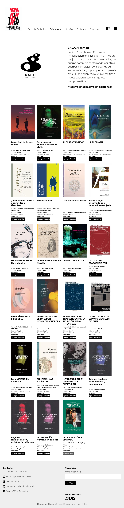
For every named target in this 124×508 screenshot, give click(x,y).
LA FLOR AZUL (96, 142)
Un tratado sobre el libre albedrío (21, 261)
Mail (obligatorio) (73, 472)
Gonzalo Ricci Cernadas (24, 387)
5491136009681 (24, 476)
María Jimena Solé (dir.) (76, 443)
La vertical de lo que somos (22, 143)
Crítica (26, 154)
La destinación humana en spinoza (47, 438)
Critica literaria (106, 154)
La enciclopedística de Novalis (49, 261)
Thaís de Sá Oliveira (44, 210)
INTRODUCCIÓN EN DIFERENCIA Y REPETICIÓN (73, 381)
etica (51, 214)
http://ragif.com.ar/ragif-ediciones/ (90, 86)
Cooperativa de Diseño (59, 504)
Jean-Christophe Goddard (77, 150)
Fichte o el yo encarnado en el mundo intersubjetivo (100, 203)
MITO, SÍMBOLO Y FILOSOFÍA (20, 317)
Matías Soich (72, 387)
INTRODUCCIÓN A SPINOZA (72, 438)
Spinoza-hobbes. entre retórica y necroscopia (98, 381)
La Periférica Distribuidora (15, 472)
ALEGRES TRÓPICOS (73, 142)
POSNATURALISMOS (74, 260)
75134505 (19, 481)
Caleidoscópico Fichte (74, 200)
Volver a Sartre (45, 200)
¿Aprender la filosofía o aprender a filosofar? (22, 203)
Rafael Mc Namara (74, 327)
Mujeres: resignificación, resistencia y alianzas (22, 440)
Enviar (70, 483)
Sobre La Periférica (37, 29)
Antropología (73, 154)
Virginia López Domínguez (103, 150)
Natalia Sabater (47, 445)
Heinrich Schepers (48, 329)
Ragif (19, 152)
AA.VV (65, 445)
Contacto (94, 29)
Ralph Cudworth (22, 268)
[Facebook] (70, 498)
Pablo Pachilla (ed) (74, 268)
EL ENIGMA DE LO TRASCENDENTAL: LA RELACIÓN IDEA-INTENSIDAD (74, 320)
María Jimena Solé (49, 387)
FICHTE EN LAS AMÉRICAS (45, 380)
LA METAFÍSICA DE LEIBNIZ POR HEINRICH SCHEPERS (48, 319)
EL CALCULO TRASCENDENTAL (98, 261)
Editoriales (56, 29)
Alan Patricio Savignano (51, 208)
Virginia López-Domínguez (77, 212)
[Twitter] (73, 498)
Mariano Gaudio (48, 385)
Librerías (69, 29)
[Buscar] (115, 28)
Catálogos (81, 29)
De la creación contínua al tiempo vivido (47, 144)
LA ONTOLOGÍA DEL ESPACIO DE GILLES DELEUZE (99, 319)
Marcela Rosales (99, 389)
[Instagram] (67, 498)
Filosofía (20, 154)
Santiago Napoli (47, 268)
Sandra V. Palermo (23, 208)
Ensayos (20, 214)
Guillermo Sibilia (47, 150)
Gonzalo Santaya (99, 266)
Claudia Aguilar (21, 447)
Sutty (84, 504)
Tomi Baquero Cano (23, 150)
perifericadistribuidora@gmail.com (22, 486)
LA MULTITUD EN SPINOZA (20, 380)
